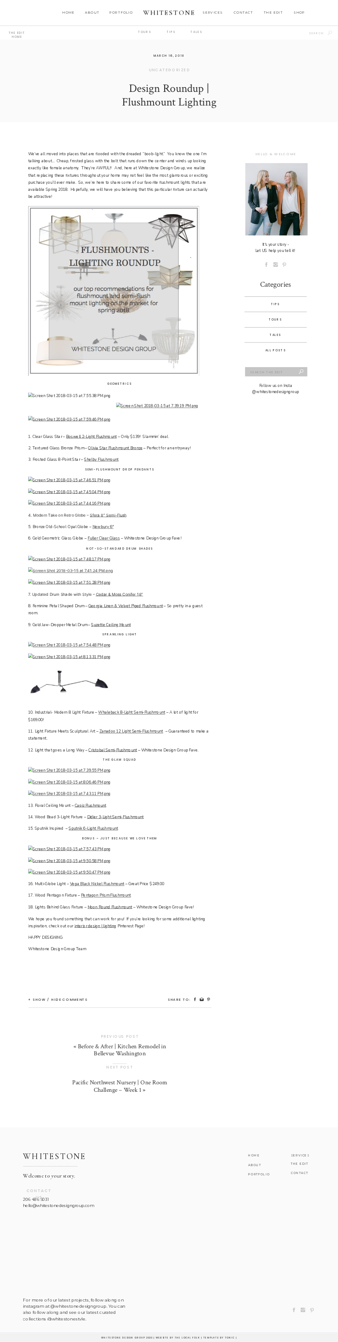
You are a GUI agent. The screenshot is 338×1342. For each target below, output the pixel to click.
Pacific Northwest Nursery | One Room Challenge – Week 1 (119, 1086)
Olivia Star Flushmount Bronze (115, 448)
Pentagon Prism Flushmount (106, 895)
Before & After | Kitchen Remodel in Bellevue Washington (122, 1050)
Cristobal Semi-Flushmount (112, 750)
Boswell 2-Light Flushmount (91, 436)
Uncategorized (169, 70)
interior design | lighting (95, 926)
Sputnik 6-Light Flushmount (93, 828)
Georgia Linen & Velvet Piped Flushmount (125, 606)
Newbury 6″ (103, 526)
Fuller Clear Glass (104, 538)
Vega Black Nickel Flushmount (97, 883)
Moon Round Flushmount (110, 907)
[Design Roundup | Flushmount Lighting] (276, 199)
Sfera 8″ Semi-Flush (108, 515)
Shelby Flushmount (101, 459)
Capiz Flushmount (91, 805)
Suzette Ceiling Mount (111, 624)
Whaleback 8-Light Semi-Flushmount (131, 712)
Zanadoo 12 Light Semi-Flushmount (131, 731)
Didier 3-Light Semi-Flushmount (115, 817)
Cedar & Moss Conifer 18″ (119, 594)
